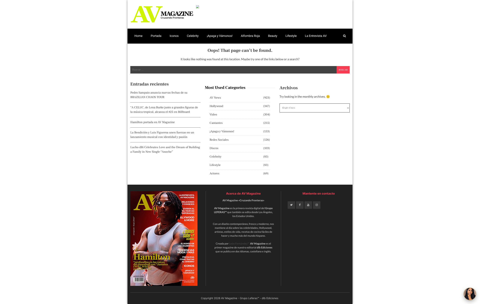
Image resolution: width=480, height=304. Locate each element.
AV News (215, 98)
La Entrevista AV (316, 36)
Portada (156, 36)
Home (138, 36)
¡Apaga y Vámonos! (219, 36)
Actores (214, 173)
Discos (214, 148)
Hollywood (216, 106)
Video (213, 115)
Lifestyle (291, 36)
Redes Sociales (219, 140)
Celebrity (193, 36)
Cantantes (216, 123)
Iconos (174, 36)
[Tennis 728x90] (273, 6)
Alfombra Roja (250, 36)
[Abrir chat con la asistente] (470, 294)
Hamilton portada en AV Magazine (152, 122)
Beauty (272, 36)
